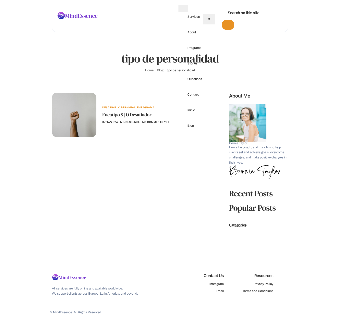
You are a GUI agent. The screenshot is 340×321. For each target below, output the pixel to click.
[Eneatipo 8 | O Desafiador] (74, 114)
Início (191, 110)
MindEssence (130, 122)
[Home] (77, 16)
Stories (192, 63)
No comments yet (155, 122)
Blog (190, 125)
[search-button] (228, 25)
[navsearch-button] (220, 4)
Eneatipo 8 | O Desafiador (127, 115)
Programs (194, 48)
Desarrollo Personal (119, 107)
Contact (193, 94)
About (191, 32)
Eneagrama (145, 107)
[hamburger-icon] (183, 8)
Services (193, 17)
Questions (194, 79)
